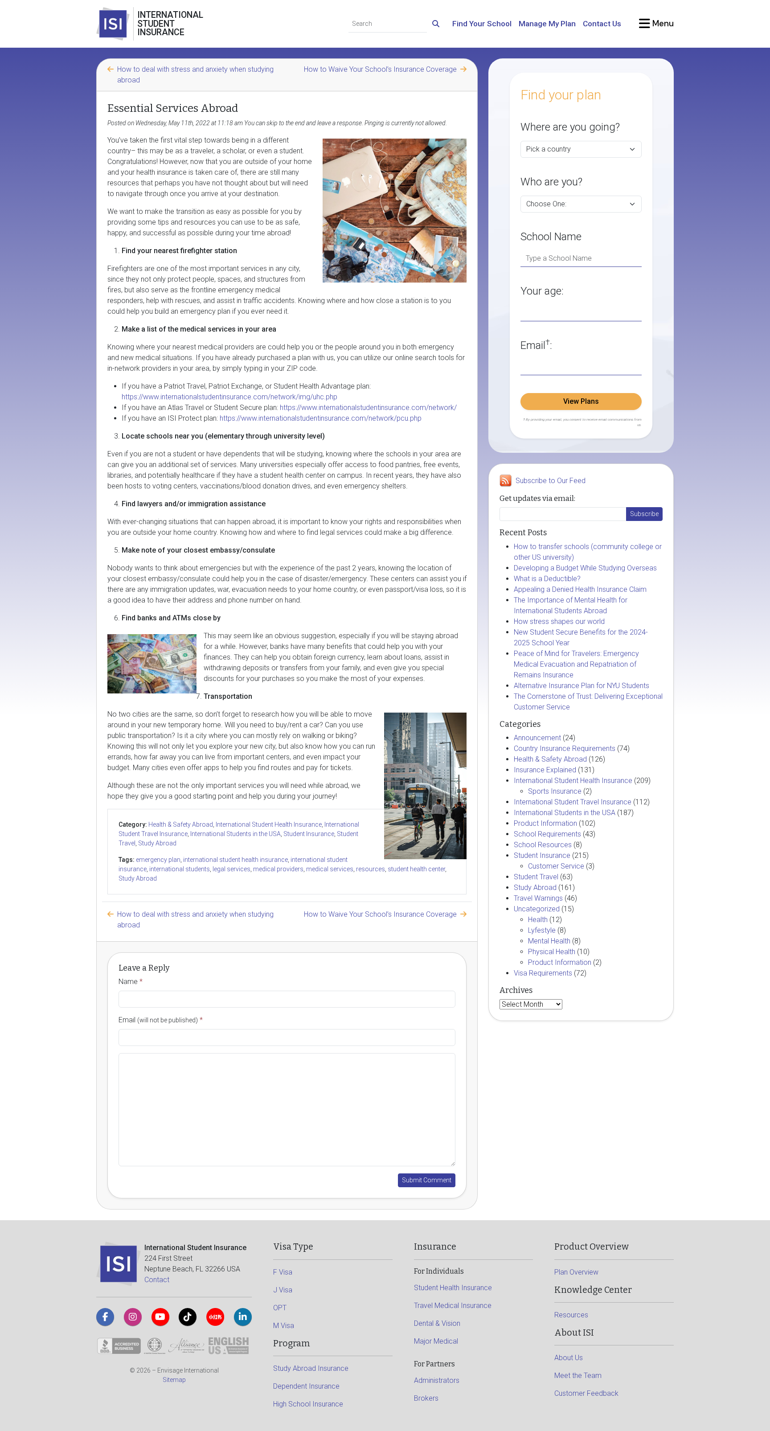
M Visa (283, 1325)
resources (370, 869)
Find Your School (482, 23)
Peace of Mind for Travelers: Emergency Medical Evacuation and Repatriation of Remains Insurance (576, 664)
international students (179, 869)
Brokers (426, 1398)
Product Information (545, 823)
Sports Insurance (555, 791)
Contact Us (602, 23)
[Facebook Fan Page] (105, 1317)
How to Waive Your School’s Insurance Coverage (380, 69)
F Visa (282, 1272)
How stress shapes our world (559, 621)
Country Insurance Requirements (564, 748)
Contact (156, 1279)
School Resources (543, 845)
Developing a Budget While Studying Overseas (585, 568)
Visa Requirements (543, 973)
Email (161, 1020)
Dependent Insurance (306, 1386)
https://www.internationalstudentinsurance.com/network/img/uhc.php (229, 397)
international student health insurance (235, 859)
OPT (280, 1308)
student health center (416, 869)
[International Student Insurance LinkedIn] (243, 1317)
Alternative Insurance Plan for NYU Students (581, 685)
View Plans (581, 401)
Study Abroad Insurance (310, 1368)
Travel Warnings (538, 898)
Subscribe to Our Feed (551, 480)
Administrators (436, 1380)
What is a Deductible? (547, 578)
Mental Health (549, 941)
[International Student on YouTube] (160, 1317)
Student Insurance (308, 833)
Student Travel (536, 877)
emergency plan (158, 859)
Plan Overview (576, 1272)
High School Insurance (308, 1404)
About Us (568, 1357)
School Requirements (547, 834)
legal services (231, 869)
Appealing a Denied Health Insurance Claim (580, 589)
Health (538, 919)
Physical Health (551, 951)
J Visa (282, 1290)
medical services (329, 869)
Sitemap (174, 1379)
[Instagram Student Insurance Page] (133, 1317)
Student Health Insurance (453, 1287)
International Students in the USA (235, 833)
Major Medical (436, 1341)
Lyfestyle (542, 930)
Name (131, 981)
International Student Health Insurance (269, 824)
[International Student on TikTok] (188, 1317)
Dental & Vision (437, 1323)
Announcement (537, 738)
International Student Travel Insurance (572, 802)
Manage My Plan (547, 23)
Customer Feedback (586, 1393)
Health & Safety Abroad (180, 824)
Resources (571, 1315)
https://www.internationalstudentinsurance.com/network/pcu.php (321, 418)
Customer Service (556, 866)
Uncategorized (537, 909)
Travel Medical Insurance (452, 1305)
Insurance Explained (545, 770)
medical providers (278, 869)
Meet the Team (578, 1375)
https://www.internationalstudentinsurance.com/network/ (368, 407)
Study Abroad (157, 843)
